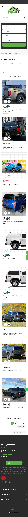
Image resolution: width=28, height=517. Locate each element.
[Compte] (3, 2)
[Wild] (6, 404)
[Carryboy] (24, 64)
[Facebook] (2, 482)
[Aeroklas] (6, 329)
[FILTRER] (27, 258)
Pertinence (13, 73)
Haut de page (19, 432)
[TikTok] (9, 482)
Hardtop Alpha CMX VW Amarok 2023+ (13, 258)
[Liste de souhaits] (5, 101)
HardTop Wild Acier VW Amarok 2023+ (13, 407)
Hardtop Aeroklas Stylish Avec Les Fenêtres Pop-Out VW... (12, 334)
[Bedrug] (15, 63)
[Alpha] (6, 63)
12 (23, 423)
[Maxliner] (6, 218)
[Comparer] (9, 101)
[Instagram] (6, 482)
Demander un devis (15, 463)
